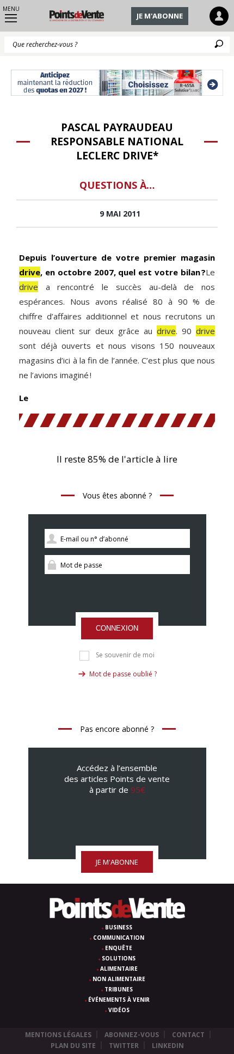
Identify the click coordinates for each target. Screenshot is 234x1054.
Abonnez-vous (131, 1034)
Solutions (119, 958)
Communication (118, 937)
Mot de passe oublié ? (123, 674)
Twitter (124, 1045)
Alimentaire (119, 968)
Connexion (117, 628)
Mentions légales (58, 1034)
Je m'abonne (160, 16)
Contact (188, 1034)
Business (118, 927)
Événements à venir (119, 999)
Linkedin (168, 1045)
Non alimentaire (119, 979)
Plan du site (73, 1045)
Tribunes (118, 989)
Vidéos (119, 1010)
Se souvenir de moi (125, 655)
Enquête (118, 948)
